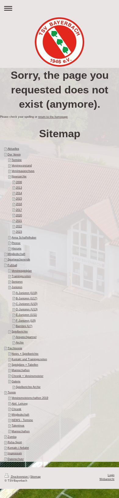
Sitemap (35, 476)
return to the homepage (53, 116)
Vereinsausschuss (23, 170)
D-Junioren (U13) (27, 309)
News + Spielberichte (25, 353)
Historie (16, 248)
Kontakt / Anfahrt (18, 447)
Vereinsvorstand (22, 165)
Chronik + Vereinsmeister (27, 376)
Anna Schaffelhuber (24, 237)
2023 (19, 231)
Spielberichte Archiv (28, 386)
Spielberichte (20, 331)
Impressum (15, 453)
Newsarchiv (19, 176)
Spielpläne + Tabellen (25, 364)
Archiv (20, 342)
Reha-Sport (15, 442)
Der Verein (14, 154)
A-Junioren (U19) (26, 292)
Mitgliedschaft (16, 254)
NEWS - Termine (22, 420)
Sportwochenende (19, 259)
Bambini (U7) (24, 326)
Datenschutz (16, 459)
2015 (19, 198)
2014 (19, 193)
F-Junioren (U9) (26, 320)
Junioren (17, 287)
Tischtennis (15, 348)
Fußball (12, 265)
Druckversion (19, 476)
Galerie (16, 381)
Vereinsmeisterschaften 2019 (30, 397)
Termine (17, 160)
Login (111, 475)
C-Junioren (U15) (27, 303)
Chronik (16, 409)
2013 (19, 187)
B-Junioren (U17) (26, 298)
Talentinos (18, 425)
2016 (19, 204)
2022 (19, 226)
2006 (19, 182)
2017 (19, 209)
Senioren (17, 281)
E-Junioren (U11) (26, 314)
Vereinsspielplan (22, 270)
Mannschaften (21, 370)
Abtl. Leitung (19, 403)
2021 (19, 220)
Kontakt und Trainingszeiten (29, 359)
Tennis (12, 392)
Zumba (12, 436)
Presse (16, 243)
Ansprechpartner (26, 337)
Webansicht (106, 479)
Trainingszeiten (21, 276)
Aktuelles (13, 148)
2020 (19, 215)
